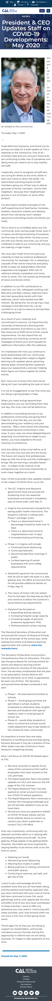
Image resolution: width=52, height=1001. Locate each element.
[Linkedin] (26, 993)
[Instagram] (37, 993)
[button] (48, 11)
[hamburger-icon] (42, 10)
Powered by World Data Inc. (26, 998)
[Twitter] (31, 993)
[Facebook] (20, 993)
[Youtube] (15, 993)
